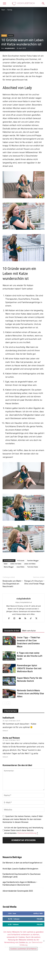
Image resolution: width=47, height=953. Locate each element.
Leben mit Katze (15, 564)
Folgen (40, 919)
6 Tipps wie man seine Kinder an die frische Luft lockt (29, 656)
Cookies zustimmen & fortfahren (23, 949)
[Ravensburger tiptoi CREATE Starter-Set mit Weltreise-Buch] (9, 668)
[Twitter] (37, 618)
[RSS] (26, 618)
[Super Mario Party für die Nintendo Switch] (9, 680)
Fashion (10, 35)
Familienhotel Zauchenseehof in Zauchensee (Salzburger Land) (21, 875)
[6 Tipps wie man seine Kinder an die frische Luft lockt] (9, 655)
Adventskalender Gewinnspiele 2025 (18, 891)
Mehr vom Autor (29, 631)
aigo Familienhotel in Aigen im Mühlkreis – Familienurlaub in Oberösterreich (20, 883)
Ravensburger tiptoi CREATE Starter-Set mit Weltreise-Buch (29, 668)
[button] (4, 3)
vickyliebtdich (10, 48)
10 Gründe (20, 561)
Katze (5, 564)
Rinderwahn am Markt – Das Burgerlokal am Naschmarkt (13, 584)
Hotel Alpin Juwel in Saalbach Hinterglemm (20, 869)
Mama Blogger (9, 567)
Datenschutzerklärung (26, 833)
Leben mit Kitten (30, 564)
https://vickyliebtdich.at (23, 602)
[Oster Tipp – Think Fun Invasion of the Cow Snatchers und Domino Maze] (9, 640)
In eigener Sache (8, 659)
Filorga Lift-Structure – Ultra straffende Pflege (34, 582)
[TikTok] (32, 618)
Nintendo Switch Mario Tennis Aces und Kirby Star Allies (30, 693)
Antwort (5, 731)
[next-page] (8, 703)
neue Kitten (20, 567)
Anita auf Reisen (11, 738)
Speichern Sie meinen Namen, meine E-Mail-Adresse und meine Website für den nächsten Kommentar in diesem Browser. (23, 819)
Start (3, 10)
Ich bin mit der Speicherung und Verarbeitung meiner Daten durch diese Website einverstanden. (23, 830)
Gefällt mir (38, 913)
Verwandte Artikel (11, 631)
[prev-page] (4, 703)
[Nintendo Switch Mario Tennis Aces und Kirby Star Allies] (9, 693)
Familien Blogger (33, 561)
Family (9, 10)
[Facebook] (10, 618)
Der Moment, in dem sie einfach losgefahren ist (22, 863)
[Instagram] (15, 618)
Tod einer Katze (32, 567)
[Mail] (21, 618)
